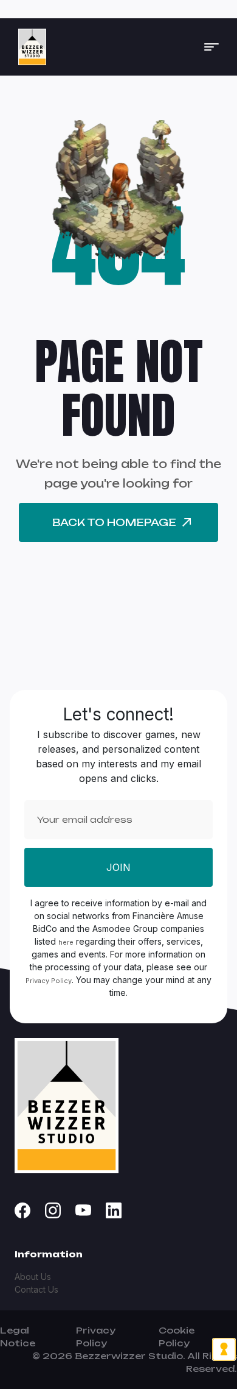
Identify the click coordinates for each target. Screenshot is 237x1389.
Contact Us (36, 1289)
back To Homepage (114, 522)
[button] (211, 47)
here (66, 942)
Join (118, 867)
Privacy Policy (49, 980)
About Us (33, 1276)
